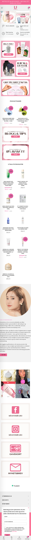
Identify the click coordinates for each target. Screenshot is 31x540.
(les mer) (14, 531)
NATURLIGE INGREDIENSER (10, 1)
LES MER (3, 354)
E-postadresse (8, 521)
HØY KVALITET (24, 1)
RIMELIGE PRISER (15, 3)
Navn (5, 516)
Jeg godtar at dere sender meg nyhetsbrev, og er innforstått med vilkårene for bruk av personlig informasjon (14, 529)
